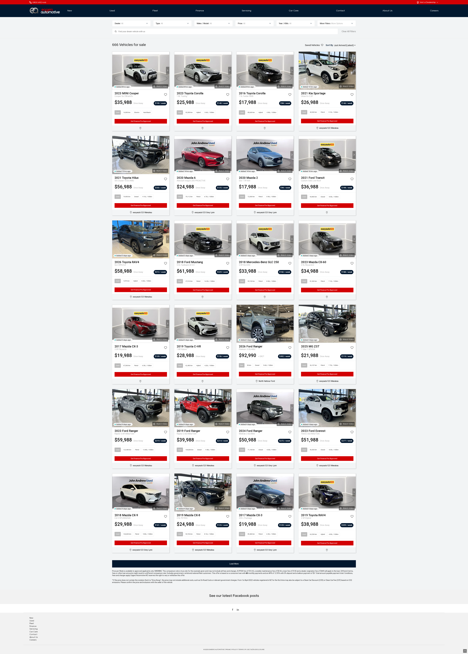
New (69, 10)
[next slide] (167, 71)
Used (112, 10)
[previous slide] (114, 71)
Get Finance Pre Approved (141, 121)
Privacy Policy (231, 649)
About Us (387, 10)
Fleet (155, 10)
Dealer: (118, 23)
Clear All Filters (349, 31)
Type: (158, 23)
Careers (434, 10)
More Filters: (325, 23)
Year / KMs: (284, 23)
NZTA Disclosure (257, 649)
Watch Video (161, 86)
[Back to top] (465, 651)
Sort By (329, 45)
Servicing (246, 10)
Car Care (293, 10)
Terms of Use (244, 649)
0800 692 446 (39, 2)
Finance (200, 10)
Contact (340, 10)
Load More (234, 564)
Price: (240, 23)
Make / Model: (203, 23)
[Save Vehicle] (165, 95)
